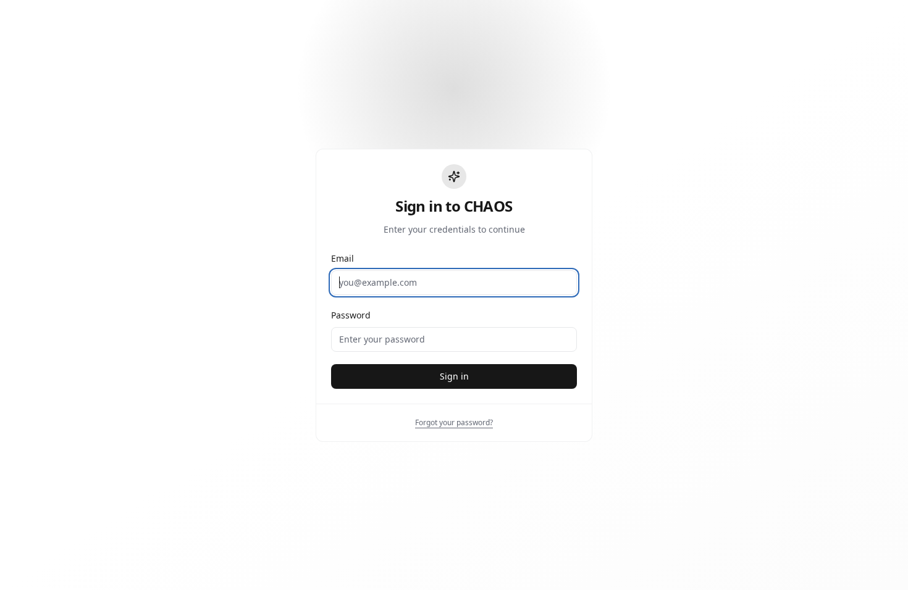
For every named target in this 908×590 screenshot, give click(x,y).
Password (351, 315)
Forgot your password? (454, 422)
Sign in (454, 376)
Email (342, 258)
